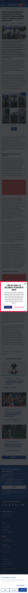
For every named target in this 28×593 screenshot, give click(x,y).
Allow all (22, 590)
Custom (14, 590)
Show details (20, 585)
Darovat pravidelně (19, 307)
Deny (5, 590)
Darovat (8, 307)
